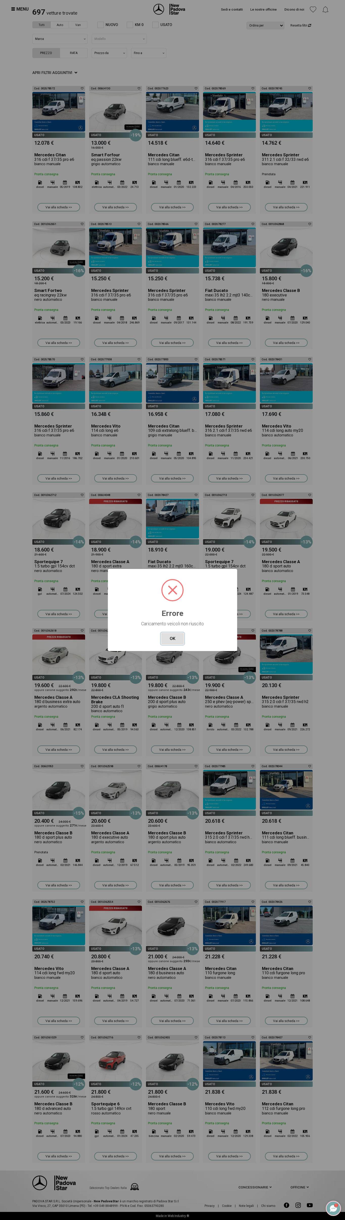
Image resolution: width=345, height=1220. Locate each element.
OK (172, 638)
